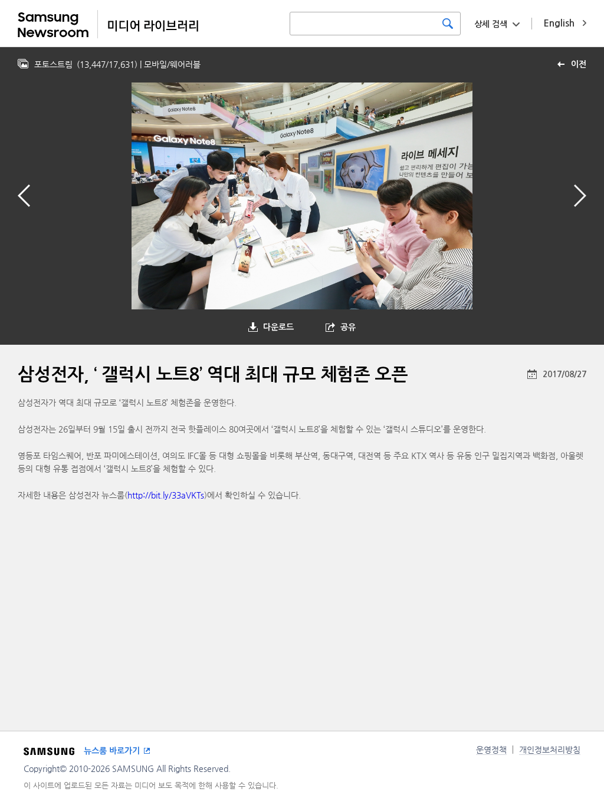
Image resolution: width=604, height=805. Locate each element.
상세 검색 (490, 24)
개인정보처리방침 (549, 749)
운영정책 (491, 749)
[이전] (24, 195)
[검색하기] (447, 23)
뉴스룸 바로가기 (112, 751)
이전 (578, 64)
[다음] (580, 195)
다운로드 (278, 327)
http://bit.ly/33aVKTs (165, 495)
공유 (348, 327)
